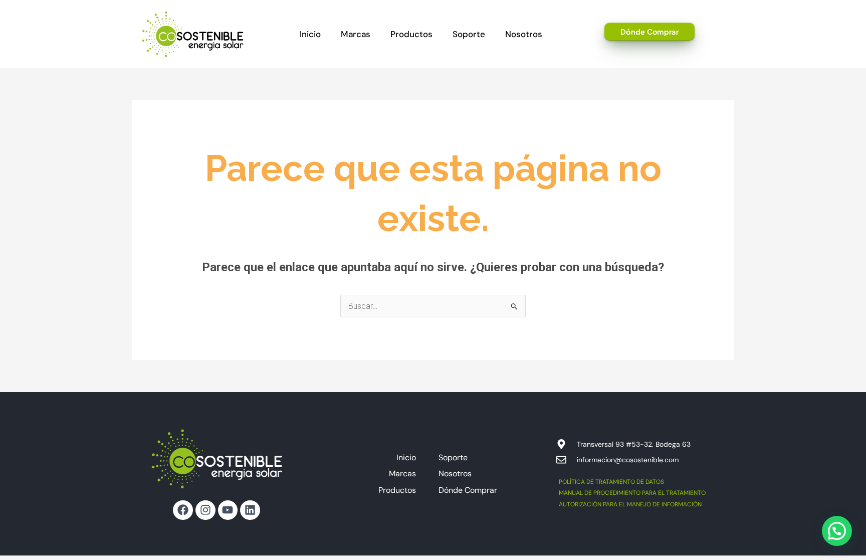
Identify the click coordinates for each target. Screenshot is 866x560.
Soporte (469, 34)
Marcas (355, 34)
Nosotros (523, 34)
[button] (837, 531)
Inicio (310, 34)
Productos (411, 34)
